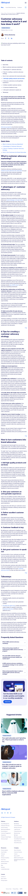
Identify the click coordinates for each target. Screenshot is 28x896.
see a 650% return (14, 285)
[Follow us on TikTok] (11, 813)
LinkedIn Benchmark (5, 869)
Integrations (3, 834)
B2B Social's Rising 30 (18, 857)
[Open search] (25, 7)
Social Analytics (4, 831)
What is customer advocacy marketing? (13, 67)
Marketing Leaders (18, 836)
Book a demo (3, 878)
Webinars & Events (5, 861)
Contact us (3, 876)
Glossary (3, 867)
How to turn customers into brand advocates (14, 76)
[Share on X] (9, 38)
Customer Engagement (6, 833)
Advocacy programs (6, 127)
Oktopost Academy (5, 857)
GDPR (21, 888)
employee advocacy (8, 608)
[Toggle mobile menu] (25, 2)
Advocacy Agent (4, 838)
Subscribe (7, 701)
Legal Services (17, 829)
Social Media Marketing (11, 7)
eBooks (2, 855)
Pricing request (4, 880)
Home (2, 13)
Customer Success (18, 851)
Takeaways (5, 92)
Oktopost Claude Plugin (6, 836)
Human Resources (18, 842)
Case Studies (4, 851)
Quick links (5, 64)
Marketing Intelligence (5, 829)
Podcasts (3, 853)
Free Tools (3, 859)
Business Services (18, 827)
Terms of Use (8, 888)
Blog (2, 7)
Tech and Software (18, 825)
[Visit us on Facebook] (5, 813)
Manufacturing (17, 833)
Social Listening (4, 827)
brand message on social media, (15, 200)
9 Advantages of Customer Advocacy (12, 146)
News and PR (17, 855)
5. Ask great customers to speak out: (12, 89)
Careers (15, 853)
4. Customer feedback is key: (10, 87)
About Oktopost (17, 850)
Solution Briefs (4, 863)
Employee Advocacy (21, 7)
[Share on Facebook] (6, 38)
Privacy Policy (15, 888)
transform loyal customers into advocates (11, 170)
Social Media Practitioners (19, 838)
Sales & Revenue (17, 840)
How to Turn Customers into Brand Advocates (14, 152)
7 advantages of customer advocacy (12, 69)
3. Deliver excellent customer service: (12, 85)
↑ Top (25, 327)
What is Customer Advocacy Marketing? (13, 144)
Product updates (4, 850)
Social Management (5, 823)
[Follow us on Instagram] (8, 813)
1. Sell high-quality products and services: (14, 78)
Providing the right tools (9, 605)
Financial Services (17, 831)
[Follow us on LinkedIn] (2, 813)
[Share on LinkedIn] (12, 38)
